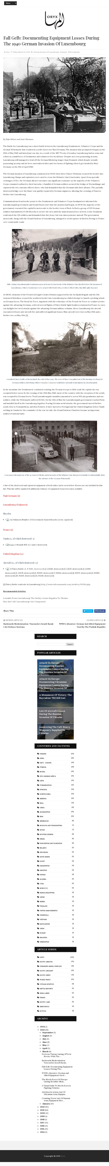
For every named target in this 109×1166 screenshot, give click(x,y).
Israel (42, 839)
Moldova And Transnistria (51, 825)
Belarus (43, 848)
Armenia (43, 799)
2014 (42, 1132)
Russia (42, 772)
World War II (45, 980)
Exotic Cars (45, 1002)
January (46, 1104)
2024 (42, 1027)
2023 (42, 1030)
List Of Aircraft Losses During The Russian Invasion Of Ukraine (52, 714)
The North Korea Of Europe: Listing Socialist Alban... (55, 1080)
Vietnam (43, 919)
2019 (42, 1116)
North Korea (45, 794)
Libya (42, 781)
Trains (42, 997)
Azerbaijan (44, 821)
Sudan (42, 830)
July (44, 1039)
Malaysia (43, 937)
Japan (42, 928)
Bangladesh (45, 924)
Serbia (42, 902)
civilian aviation (47, 984)
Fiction (43, 1011)
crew (60, 379)
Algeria (43, 879)
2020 (42, 1113)
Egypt (42, 861)
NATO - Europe (45, 763)
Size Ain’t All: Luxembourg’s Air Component (24, 601)
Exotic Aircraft (46, 971)
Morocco (44, 888)
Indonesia (44, 852)
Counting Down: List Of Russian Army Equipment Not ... (56, 1099)
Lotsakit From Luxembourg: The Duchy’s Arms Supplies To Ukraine (35, 598)
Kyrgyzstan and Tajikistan (51, 843)
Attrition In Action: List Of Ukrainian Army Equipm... (54, 1093)
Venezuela (44, 915)
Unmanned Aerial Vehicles (51, 966)
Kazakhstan (45, 866)
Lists (42, 957)
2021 (42, 1110)
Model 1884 (56, 288)
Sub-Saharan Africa (48, 776)
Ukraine (43, 754)
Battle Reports (46, 989)
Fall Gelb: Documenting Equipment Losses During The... (57, 1068)
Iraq (41, 803)
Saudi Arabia (45, 857)
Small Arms (44, 993)
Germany (63, 52)
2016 (42, 1126)
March (45, 1051)
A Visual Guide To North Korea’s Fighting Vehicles (56, 1086)
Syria (42, 758)
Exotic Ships (45, 975)
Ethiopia (43, 789)
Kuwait (43, 933)
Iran (41, 816)
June (44, 1042)
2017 (42, 1122)
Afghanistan (45, 812)
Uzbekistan (44, 942)
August (46, 1036)
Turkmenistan (46, 785)
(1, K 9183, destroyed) (34, 569)
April (45, 1048)
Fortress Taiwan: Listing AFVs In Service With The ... (56, 1055)
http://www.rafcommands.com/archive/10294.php (65, 584)
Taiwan (42, 875)
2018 (42, 1119)
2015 (42, 1129)
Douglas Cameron (48, 382)
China (42, 808)
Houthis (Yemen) (46, 834)
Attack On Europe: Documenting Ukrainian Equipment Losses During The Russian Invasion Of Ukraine (53, 685)
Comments (75, 52)
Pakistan (43, 870)
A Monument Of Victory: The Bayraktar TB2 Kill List (55, 696)
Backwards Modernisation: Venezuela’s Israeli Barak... (54, 1061)
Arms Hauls (44, 1006)
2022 (42, 1107)
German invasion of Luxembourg (46, 52)
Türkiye (43, 767)
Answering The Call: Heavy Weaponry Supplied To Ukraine (54, 730)
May (44, 1045)
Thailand (43, 906)
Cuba (42, 884)
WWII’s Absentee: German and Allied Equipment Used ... (55, 1074)
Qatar (42, 897)
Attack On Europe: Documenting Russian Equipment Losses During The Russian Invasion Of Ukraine (53, 669)
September (48, 1032)
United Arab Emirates (48, 911)
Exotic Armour (46, 962)
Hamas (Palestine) (47, 893)
